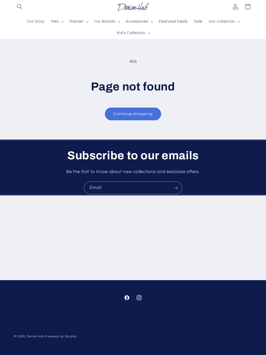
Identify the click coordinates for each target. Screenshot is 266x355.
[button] (20, 6)
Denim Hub (35, 336)
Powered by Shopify (61, 336)
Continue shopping (133, 114)
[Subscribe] (176, 187)
